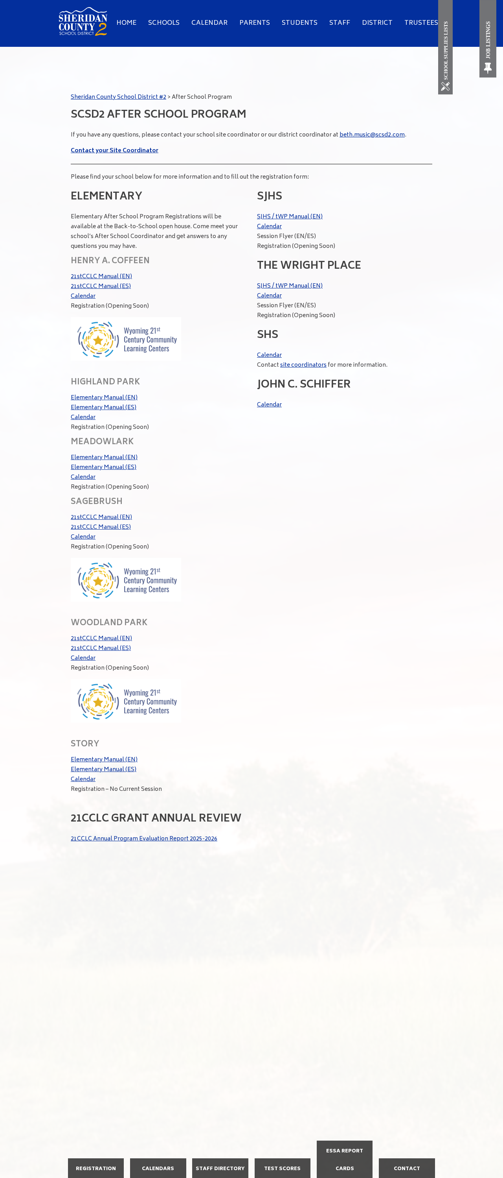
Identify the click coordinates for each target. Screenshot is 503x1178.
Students (300, 23)
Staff (339, 23)
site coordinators (303, 365)
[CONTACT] (407, 1177)
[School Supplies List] (447, 47)
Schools (164, 23)
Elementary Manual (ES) (103, 408)
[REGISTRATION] (96, 1177)
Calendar (209, 23)
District (377, 23)
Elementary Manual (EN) (104, 398)
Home (126, 23)
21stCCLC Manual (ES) (101, 287)
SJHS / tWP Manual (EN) (290, 217)
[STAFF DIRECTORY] (220, 1177)
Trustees (421, 23)
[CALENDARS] (158, 1177)
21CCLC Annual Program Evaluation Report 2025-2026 (144, 839)
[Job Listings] (488, 39)
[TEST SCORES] (283, 1177)
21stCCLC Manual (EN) (101, 277)
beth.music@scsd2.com (372, 135)
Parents (254, 23)
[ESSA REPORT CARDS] (345, 1177)
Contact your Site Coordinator (114, 151)
